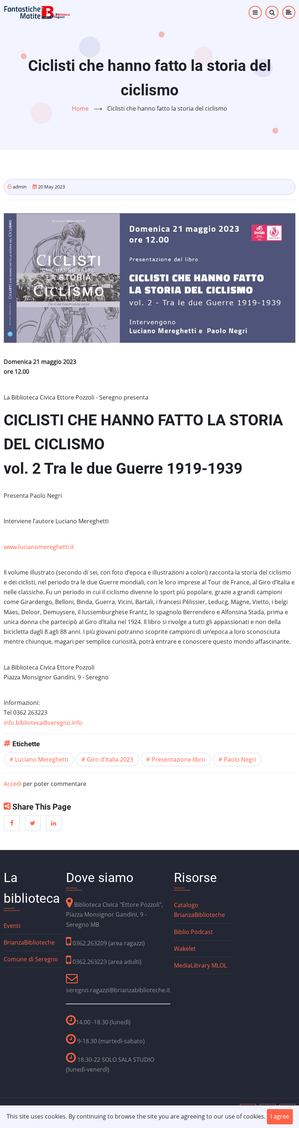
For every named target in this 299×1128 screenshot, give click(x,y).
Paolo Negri (240, 759)
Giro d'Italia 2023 (110, 759)
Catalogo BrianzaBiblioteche (199, 910)
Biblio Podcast (193, 932)
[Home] (37, 12)
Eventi (12, 926)
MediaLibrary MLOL (200, 965)
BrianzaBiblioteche (29, 942)
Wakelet (185, 949)
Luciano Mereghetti (41, 759)
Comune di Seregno (31, 959)
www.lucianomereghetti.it (39, 547)
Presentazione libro (178, 759)
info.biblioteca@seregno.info (43, 723)
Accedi (13, 784)
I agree (280, 1116)
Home (80, 108)
